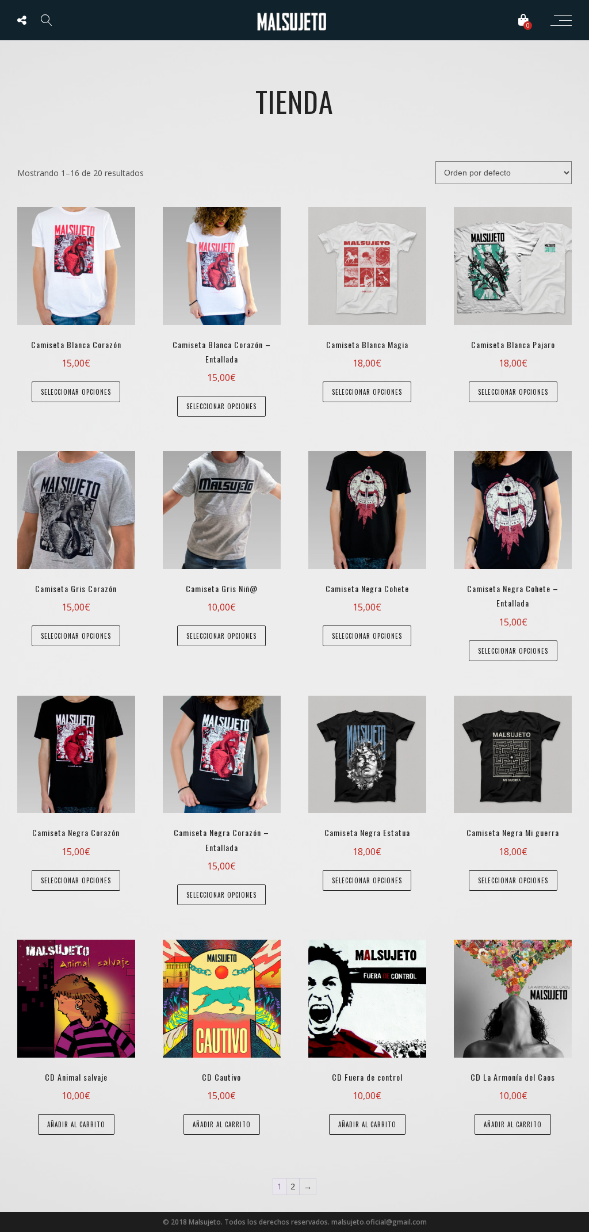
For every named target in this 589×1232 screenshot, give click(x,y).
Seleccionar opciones (76, 391)
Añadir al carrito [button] (76, 1124)
